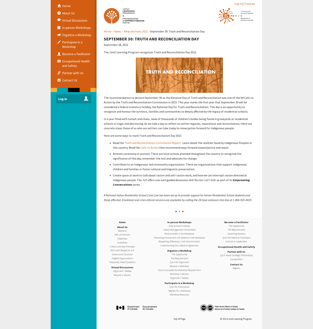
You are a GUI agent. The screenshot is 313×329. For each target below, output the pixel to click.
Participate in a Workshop (179, 283)
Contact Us (236, 264)
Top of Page (179, 318)
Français (250, 3)
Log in (238, 3)
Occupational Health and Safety (236, 247)
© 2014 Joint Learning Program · (236, 318)
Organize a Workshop (179, 250)
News (118, 31)
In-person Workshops (179, 222)
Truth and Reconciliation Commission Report (152, 143)
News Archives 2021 (136, 31)
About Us (122, 227)
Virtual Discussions (122, 267)
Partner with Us (236, 251)
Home (108, 31)
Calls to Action (149, 147)
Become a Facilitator (236, 222)
